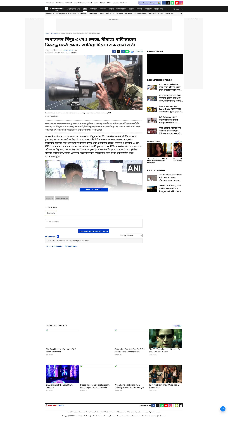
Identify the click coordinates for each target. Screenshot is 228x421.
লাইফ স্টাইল (121, 9)
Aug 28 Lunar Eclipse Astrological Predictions (115, 14)
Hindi (109, 2)
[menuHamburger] (177, 9)
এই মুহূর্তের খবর (73, 9)
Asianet (54, 405)
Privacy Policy (94, 412)
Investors (158, 412)
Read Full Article (93, 189)
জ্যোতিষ (148, 9)
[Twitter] (168, 3)
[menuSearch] (182, 9)
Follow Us (138, 51)
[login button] (174, 8)
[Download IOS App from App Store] (181, 405)
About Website (72, 412)
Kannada (68, 2)
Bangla (102, 2)
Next (181, 13)
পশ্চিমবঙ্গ (93, 9)
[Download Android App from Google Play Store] (177, 405)
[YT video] (177, 3)
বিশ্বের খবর (158, 9)
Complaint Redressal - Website (122, 412)
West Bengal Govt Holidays (87, 14)
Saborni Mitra (67, 50)
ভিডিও (139, 9)
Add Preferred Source (148, 3)
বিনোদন (103, 9)
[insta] (181, 3)
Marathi (115, 2)
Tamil (96, 2)
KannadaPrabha (79, 2)
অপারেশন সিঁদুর (49, 198)
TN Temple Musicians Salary (66, 14)
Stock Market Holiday (172, 14)
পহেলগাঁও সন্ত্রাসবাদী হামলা (62, 198)
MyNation (123, 2)
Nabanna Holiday (140, 14)
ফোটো (131, 9)
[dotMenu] (168, 9)
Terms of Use (83, 412)
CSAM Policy (105, 412)
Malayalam (50, 2)
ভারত (85, 9)
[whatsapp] (172, 3)
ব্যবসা (111, 9)
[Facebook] (164, 3)
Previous (177, 13)
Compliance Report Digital (144, 412)
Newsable (59, 2)
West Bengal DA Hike (155, 14)
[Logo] (55, 9)
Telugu (89, 2)
